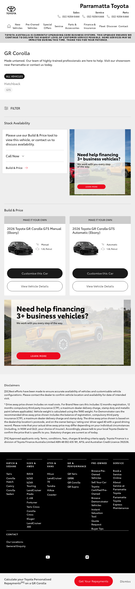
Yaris (9, 473)
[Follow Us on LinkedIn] (126, 557)
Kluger (31, 518)
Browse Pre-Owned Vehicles (98, 474)
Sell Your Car (98, 482)
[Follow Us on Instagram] (87, 557)
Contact (123, 26)
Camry (10, 486)
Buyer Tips (97, 528)
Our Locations (14, 542)
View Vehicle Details (35, 286)
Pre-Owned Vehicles (32, 26)
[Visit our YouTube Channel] (48, 557)
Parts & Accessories (72, 26)
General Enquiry (15, 546)
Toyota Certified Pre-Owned (99, 490)
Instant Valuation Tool (97, 513)
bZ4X (30, 478)
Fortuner (32, 502)
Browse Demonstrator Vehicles (99, 501)
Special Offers (47, 26)
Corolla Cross (31, 512)
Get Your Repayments (93, 581)
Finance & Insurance (90, 26)
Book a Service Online (117, 474)
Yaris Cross (33, 506)
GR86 (71, 478)
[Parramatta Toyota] (11, 10)
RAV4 (30, 473)
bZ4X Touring (31, 484)
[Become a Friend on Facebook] (8, 557)
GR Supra (73, 486)
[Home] (9, 26)
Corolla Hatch (10, 479)
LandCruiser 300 (34, 524)
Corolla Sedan (10, 491)
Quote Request (96, 522)
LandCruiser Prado (34, 491)
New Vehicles (17, 26)
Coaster (51, 494)
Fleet (102, 26)
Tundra (51, 486)
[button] (17, 168)
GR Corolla (74, 482)
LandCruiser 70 (54, 479)
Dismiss (125, 581)
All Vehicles (14, 76)
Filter (15, 108)
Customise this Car (35, 273)
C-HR (30, 498)
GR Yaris (72, 473)
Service (59, 26)
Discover (112, 26)
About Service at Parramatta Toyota (119, 487)
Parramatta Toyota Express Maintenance (121, 502)
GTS (8, 89)
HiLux (50, 473)
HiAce (50, 490)
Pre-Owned (99, 463)
